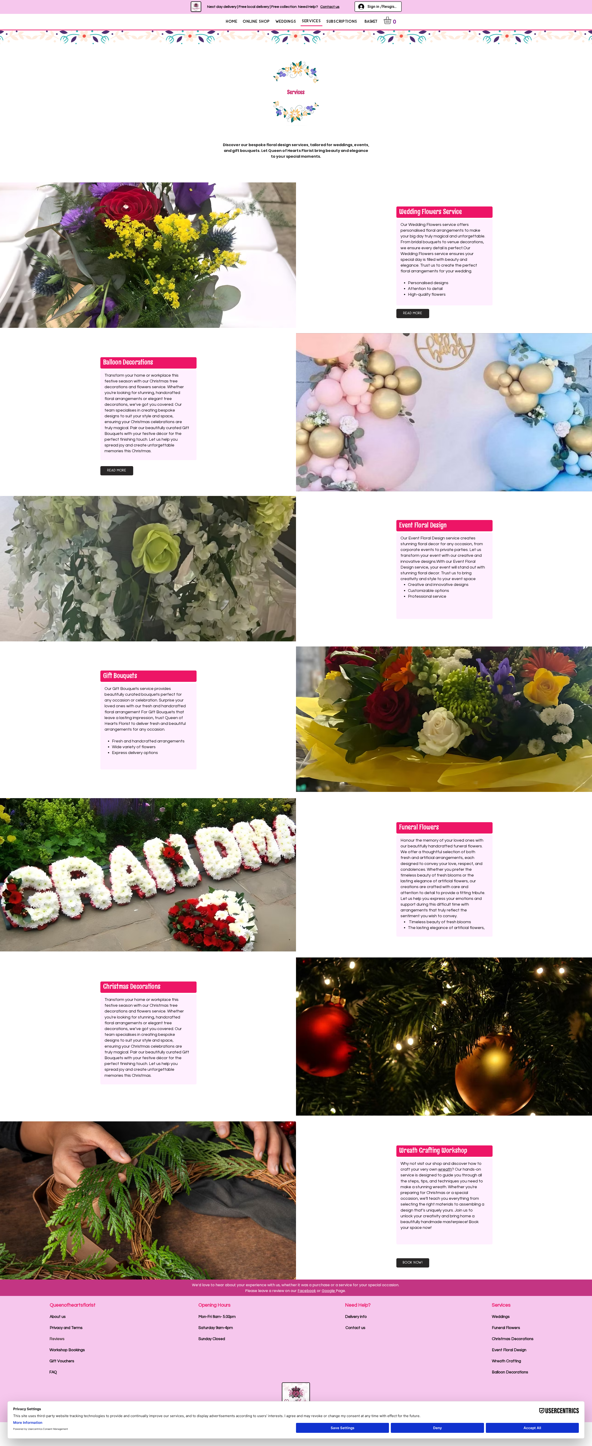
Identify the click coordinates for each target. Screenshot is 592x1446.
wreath (445, 1169)
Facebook (307, 1290)
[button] (256, 21)
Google (329, 1290)
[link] (392, 20)
